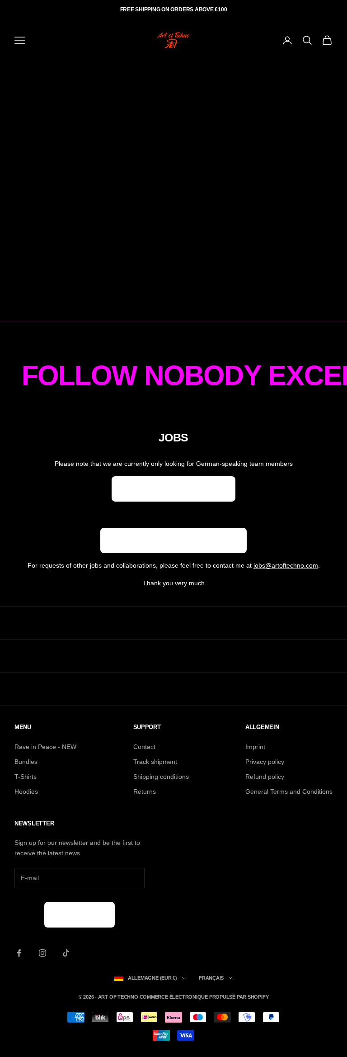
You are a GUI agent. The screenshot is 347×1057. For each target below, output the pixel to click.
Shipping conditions (161, 776)
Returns (144, 791)
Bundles (26, 761)
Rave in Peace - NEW (45, 746)
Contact (144, 746)
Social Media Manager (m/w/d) (173, 540)
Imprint (255, 746)
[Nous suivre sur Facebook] (18, 952)
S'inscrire (79, 914)
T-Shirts (25, 776)
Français (211, 978)
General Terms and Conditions (289, 791)
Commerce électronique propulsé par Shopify (204, 997)
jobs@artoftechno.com (285, 565)
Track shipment (155, 761)
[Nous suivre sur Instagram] (42, 952)
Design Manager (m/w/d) (173, 489)
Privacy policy (264, 761)
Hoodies (26, 791)
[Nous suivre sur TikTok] (65, 952)
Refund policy (264, 776)
